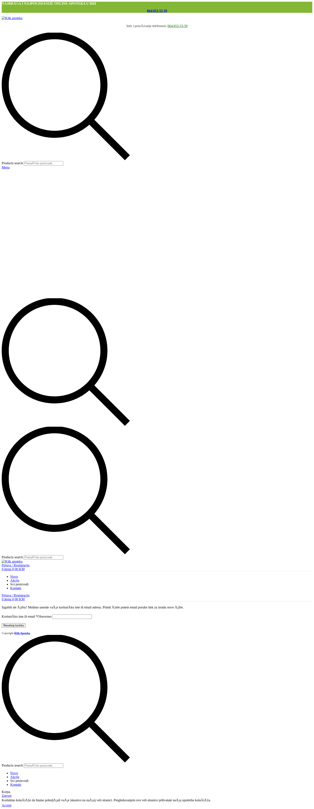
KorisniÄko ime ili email (26, 616)
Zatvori (7, 795)
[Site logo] (12, 18)
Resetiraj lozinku (13, 625)
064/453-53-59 (157, 11)
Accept (6, 805)
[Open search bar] (66, 424)
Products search (12, 163)
